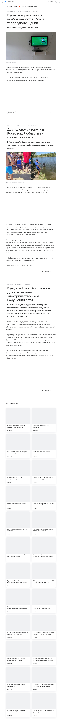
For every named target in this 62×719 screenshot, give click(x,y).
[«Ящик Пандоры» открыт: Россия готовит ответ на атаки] (18, 627)
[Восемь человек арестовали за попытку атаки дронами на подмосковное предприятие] (44, 472)
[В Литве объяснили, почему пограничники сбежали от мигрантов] (18, 420)
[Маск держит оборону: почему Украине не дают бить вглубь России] (18, 446)
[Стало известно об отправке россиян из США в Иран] (18, 653)
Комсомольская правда (24, 125)
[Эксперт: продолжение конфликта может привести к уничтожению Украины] (18, 601)
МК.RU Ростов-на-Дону (24, 11)
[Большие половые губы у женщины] (44, 420)
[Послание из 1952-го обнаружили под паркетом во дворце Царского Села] (44, 679)
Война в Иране (13, 6)
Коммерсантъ (18, 284)
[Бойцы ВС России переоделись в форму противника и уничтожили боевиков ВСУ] (44, 705)
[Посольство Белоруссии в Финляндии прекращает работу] (44, 549)
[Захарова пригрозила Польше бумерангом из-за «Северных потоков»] (44, 653)
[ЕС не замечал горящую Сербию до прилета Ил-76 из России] (44, 627)
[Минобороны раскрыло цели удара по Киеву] (18, 679)
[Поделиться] (50, 113)
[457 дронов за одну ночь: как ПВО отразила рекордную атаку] (44, 575)
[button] (31, 46)
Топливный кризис (32, 6)
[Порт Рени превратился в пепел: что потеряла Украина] (44, 498)
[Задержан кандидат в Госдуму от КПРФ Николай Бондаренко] (44, 446)
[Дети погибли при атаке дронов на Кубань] (18, 523)
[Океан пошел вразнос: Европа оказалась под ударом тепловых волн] (18, 498)
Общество (35, 11)
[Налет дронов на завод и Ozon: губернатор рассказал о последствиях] (44, 523)
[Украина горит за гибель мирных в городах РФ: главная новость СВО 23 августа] (44, 601)
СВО (22, 6)
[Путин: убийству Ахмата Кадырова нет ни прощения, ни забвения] (18, 575)
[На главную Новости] (10, 2)
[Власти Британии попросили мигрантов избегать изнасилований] (18, 705)
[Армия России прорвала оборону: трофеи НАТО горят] (18, 549)
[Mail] (5, 2)
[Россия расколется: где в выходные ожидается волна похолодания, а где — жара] (18, 472)
